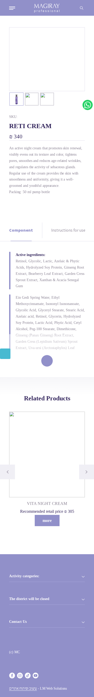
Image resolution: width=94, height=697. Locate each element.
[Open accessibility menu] (5, 354)
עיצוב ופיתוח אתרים (23, 688)
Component (21, 230)
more (47, 520)
